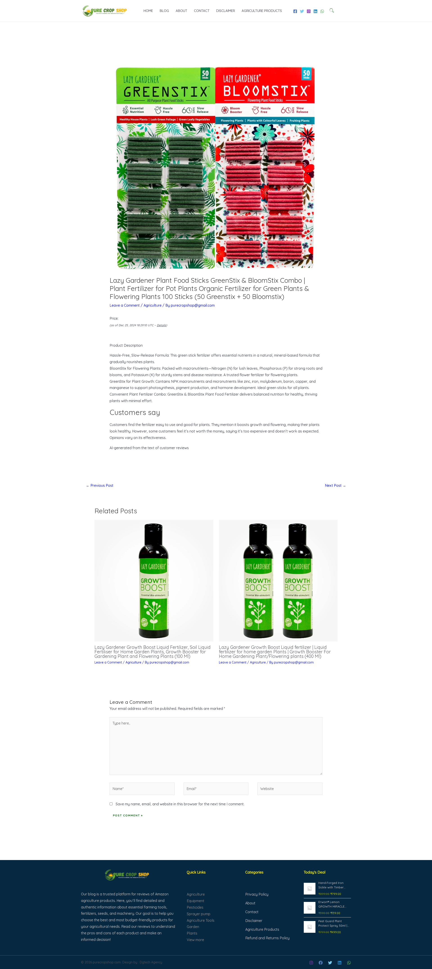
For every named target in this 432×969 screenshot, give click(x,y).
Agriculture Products (262, 11)
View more (195, 939)
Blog (164, 11)
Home (148, 11)
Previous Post (99, 485)
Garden (193, 926)
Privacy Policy (256, 894)
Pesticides (195, 907)
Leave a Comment (125, 305)
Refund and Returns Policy (267, 938)
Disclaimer (225, 11)
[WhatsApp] (322, 11)
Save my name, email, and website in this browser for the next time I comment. (180, 804)
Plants (192, 933)
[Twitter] (302, 11)
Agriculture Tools (200, 920)
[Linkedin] (315, 11)
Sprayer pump (198, 914)
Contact (201, 11)
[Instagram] (309, 11)
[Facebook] (295, 11)
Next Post (335, 485)
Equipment (195, 901)
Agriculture (153, 305)
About (181, 11)
